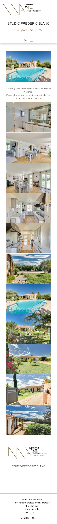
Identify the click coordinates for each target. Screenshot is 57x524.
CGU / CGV (29, 512)
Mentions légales (28, 517)
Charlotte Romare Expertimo (28, 98)
